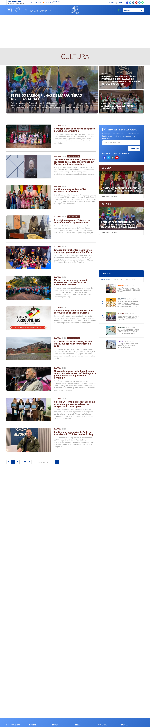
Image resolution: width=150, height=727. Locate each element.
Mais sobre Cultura (109, 196)
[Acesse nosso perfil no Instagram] (133, 2)
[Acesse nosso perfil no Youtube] (136, 2)
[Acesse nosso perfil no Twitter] (130, 2)
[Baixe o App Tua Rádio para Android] (142, 2)
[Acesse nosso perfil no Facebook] (127, 2)
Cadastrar (134, 148)
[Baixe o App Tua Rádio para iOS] (139, 2)
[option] (52, 90)
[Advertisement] (75, 31)
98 (25, 462)
